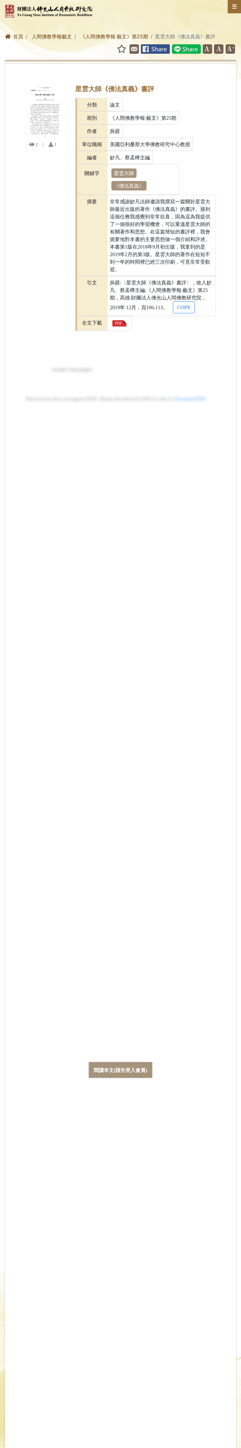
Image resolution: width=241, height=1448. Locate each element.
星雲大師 (124, 173)
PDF (118, 323)
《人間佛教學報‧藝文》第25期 (114, 36)
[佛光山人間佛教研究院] (51, 10)
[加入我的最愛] (119, 49)
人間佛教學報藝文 (52, 36)
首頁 (18, 36)
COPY (184, 307)
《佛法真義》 (129, 185)
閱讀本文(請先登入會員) (120, 1069)
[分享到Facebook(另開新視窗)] (155, 49)
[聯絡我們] (134, 49)
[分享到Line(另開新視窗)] (186, 49)
